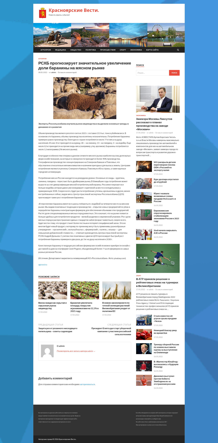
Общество (75, 50)
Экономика (136, 50)
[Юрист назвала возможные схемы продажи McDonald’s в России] (144, 202)
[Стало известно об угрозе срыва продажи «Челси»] (144, 325)
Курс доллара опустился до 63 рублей (166, 180)
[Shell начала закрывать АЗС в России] (144, 239)
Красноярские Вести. (74, 10)
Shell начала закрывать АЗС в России (165, 231)
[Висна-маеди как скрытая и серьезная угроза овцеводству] (52, 300)
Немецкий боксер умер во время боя (165, 331)
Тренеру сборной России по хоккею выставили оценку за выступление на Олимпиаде (166, 348)
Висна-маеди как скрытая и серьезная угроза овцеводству (52, 305)
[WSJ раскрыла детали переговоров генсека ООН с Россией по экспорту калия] (144, 171)
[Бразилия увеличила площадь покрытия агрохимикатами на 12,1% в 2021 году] (84, 300)
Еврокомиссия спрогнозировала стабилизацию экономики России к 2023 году (166, 215)
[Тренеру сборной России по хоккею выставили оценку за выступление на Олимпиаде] (144, 353)
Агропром (45, 50)
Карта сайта (152, 50)
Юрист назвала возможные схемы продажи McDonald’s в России (165, 197)
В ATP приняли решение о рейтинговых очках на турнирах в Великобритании (157, 282)
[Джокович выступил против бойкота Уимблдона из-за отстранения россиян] (144, 385)
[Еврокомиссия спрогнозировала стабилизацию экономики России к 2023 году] (144, 219)
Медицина (60, 50)
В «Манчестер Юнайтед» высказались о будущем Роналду (166, 364)
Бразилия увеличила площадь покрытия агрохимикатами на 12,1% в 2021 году (84, 306)
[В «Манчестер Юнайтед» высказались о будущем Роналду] (144, 370)
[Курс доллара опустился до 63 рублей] (144, 188)
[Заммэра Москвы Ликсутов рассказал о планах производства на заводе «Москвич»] (158, 113)
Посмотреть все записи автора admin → (76, 351)
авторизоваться (87, 384)
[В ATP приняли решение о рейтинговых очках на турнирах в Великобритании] (158, 273)
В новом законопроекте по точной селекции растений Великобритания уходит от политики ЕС (116, 306)
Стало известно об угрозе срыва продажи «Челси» (165, 318)
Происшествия (107, 50)
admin (53, 72)
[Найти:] (158, 73)
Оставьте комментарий (67, 72)
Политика (91, 50)
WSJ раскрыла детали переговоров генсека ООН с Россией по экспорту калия (165, 166)
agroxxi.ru (42, 264)
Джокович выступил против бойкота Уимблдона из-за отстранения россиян (164, 380)
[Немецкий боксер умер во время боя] (144, 339)
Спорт (123, 50)
